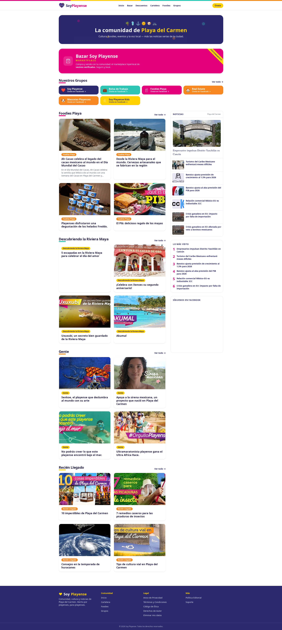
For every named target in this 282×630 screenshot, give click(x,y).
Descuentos (141, 5)
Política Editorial (194, 597)
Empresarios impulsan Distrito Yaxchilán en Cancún (199, 250)
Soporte (189, 602)
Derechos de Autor (152, 610)
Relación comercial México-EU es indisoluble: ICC (193, 279)
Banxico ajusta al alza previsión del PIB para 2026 (196, 272)
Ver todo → (217, 81)
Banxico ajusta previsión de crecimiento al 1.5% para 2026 (198, 265)
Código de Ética (151, 606)
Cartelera (155, 5)
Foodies (166, 5)
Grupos (177, 5)
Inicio (121, 5)
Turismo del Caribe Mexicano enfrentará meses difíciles (197, 257)
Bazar (130, 5)
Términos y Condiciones (155, 602)
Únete (218, 5)
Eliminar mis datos (152, 615)
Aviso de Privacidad (152, 597)
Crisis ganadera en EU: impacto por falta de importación (199, 287)
